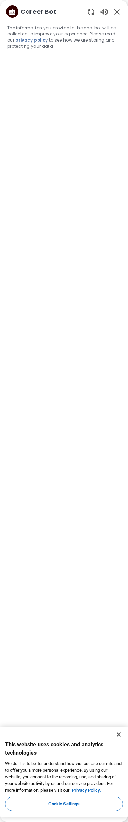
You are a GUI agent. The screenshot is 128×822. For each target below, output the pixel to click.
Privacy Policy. (86, 790)
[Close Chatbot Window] (117, 11)
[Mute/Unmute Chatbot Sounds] (104, 11)
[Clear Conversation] (91, 11)
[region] (64, 407)
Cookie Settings (64, 803)
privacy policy (31, 40)
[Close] (118, 734)
